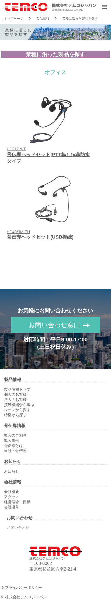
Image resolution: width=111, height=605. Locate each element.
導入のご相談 (15, 435)
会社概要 (11, 491)
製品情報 (42, 18)
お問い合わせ (18, 527)
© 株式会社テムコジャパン (24, 597)
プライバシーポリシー (23, 587)
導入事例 (11, 440)
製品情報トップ (17, 389)
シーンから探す (17, 410)
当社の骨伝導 (15, 451)
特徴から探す (15, 415)
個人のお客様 (15, 394)
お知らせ (11, 471)
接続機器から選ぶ (19, 405)
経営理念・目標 (17, 502)
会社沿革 (11, 507)
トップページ (13, 18)
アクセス (11, 497)
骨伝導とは (13, 445)
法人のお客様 (15, 399)
